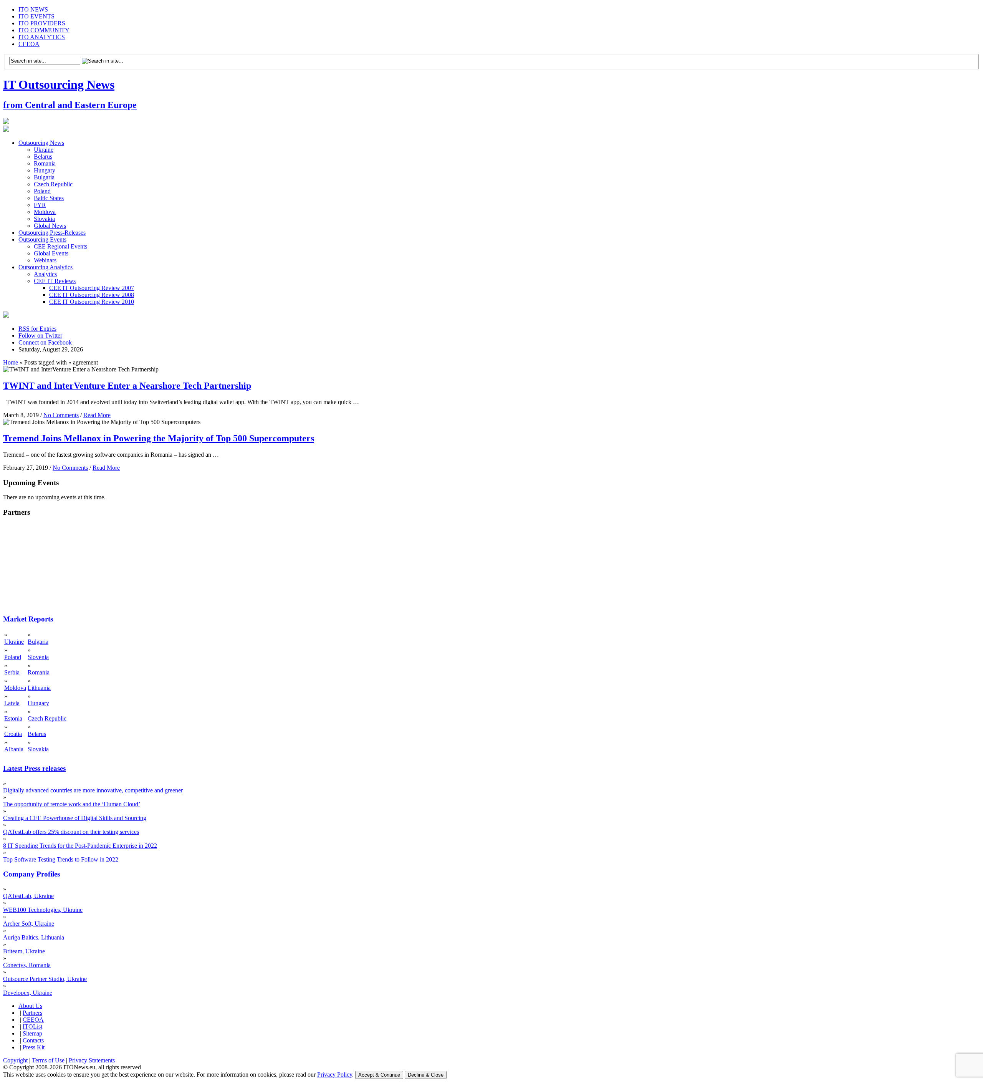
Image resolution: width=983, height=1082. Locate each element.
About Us (30, 1005)
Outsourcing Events (42, 239)
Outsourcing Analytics (45, 267)
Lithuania (39, 687)
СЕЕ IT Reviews (55, 281)
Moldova (45, 212)
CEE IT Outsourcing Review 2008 (91, 295)
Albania (13, 749)
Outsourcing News (41, 142)
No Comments (61, 415)
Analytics (45, 274)
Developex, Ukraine (27, 992)
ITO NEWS (33, 9)
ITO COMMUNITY (44, 30)
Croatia (13, 734)
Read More (97, 415)
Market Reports (28, 619)
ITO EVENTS (36, 16)
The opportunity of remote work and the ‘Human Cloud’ (71, 804)
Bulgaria (44, 177)
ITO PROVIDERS (41, 23)
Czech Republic (53, 184)
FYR (40, 205)
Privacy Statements (92, 1060)
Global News (50, 225)
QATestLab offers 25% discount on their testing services (71, 831)
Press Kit (34, 1047)
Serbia (12, 672)
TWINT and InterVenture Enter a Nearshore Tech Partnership (127, 386)
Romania (45, 163)
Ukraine (43, 149)
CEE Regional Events (60, 246)
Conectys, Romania (27, 965)
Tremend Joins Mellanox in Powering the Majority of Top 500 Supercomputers (158, 438)
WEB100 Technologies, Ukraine (43, 909)
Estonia (13, 718)
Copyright (15, 1060)
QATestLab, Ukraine (28, 896)
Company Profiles (31, 874)
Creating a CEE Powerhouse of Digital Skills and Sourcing (74, 818)
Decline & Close (426, 1075)
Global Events (51, 253)
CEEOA (29, 44)
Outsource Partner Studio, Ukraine (45, 979)
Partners (32, 1012)
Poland (42, 191)
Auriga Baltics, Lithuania (33, 937)
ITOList (32, 1026)
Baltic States (49, 198)
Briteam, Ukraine (24, 951)
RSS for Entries (37, 328)
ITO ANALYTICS (41, 37)
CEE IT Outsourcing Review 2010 (91, 301)
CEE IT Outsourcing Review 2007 (91, 288)
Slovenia (38, 657)
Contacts (33, 1040)
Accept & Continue (379, 1075)
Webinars (45, 260)
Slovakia (44, 218)
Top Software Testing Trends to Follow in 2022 (60, 859)
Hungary (44, 170)
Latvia (12, 703)
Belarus (43, 156)
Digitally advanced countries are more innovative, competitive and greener (93, 790)
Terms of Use (48, 1060)
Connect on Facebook (45, 342)
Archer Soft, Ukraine (28, 923)
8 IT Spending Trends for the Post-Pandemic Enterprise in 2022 (80, 845)
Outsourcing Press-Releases (52, 232)
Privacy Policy (334, 1074)
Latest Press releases (34, 768)
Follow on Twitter (40, 335)
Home (10, 362)
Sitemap (32, 1033)
